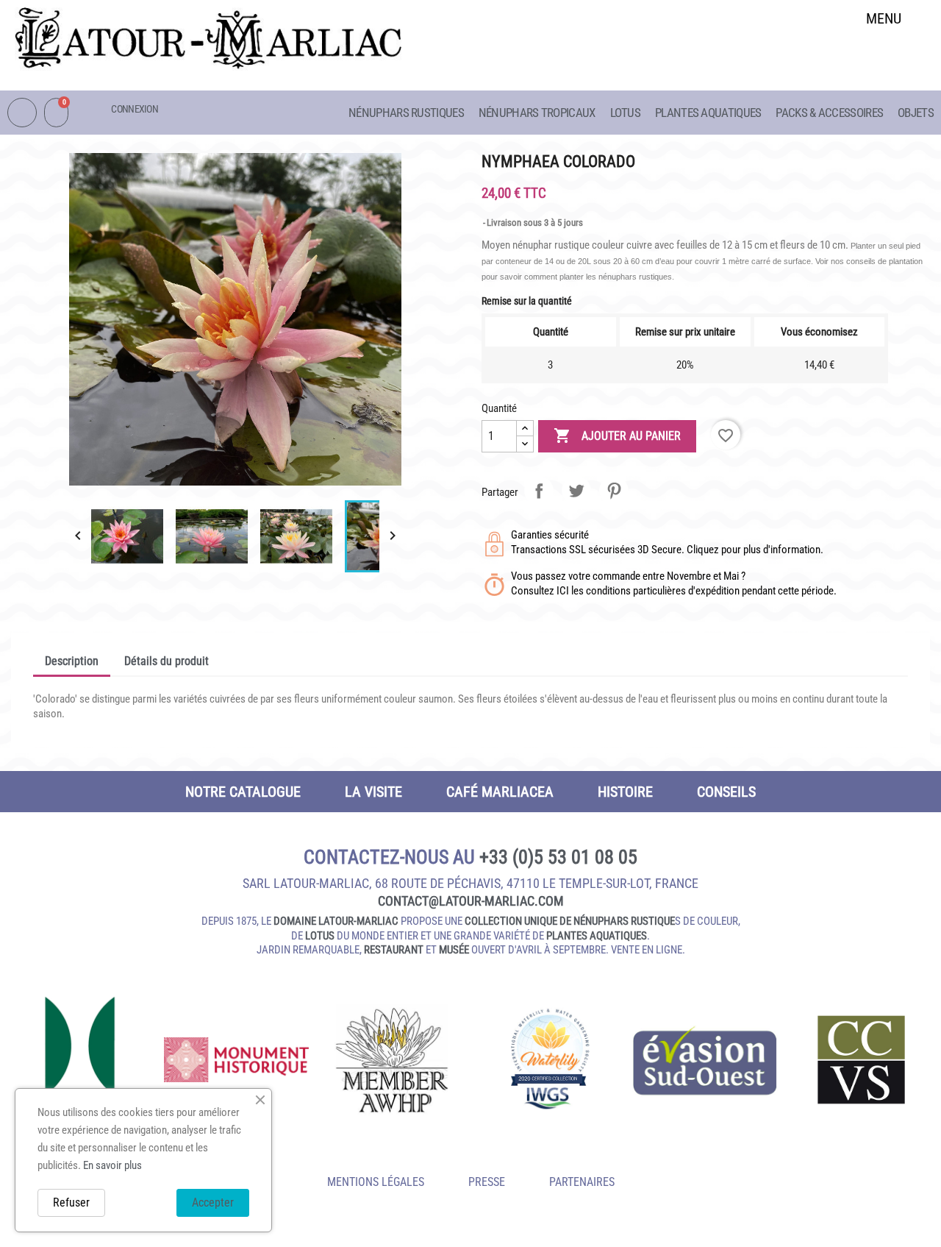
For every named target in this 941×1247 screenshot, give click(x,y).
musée (454, 949)
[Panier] (56, 112)
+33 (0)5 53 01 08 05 (558, 857)
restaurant (393, 949)
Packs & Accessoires (829, 112)
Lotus (625, 112)
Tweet (576, 490)
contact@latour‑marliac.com (471, 901)
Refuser (71, 1202)
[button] (884, 56)
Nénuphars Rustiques (406, 112)
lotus (319, 935)
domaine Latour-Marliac (335, 921)
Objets (916, 112)
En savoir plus (112, 1165)
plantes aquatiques (596, 935)
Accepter (213, 1202)
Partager (539, 490)
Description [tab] (72, 661)
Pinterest (614, 490)
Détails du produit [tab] (166, 661)
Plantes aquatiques (708, 112)
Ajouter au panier (617, 435)
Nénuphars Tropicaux (537, 112)
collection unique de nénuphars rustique (570, 921)
